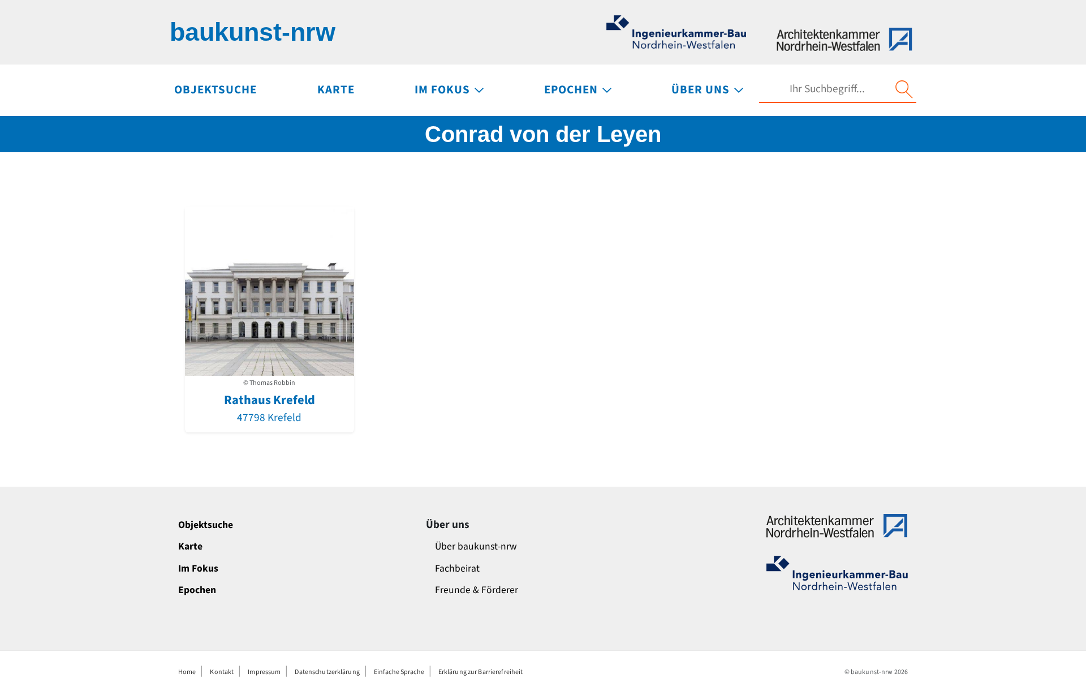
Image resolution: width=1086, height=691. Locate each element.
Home (187, 672)
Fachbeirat (457, 568)
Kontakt (222, 672)
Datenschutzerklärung (327, 672)
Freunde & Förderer (476, 590)
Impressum (264, 672)
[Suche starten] (904, 89)
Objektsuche (205, 525)
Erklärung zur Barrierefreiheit (480, 672)
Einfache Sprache (399, 672)
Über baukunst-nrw (476, 546)
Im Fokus (198, 568)
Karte (190, 546)
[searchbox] (827, 89)
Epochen (197, 590)
